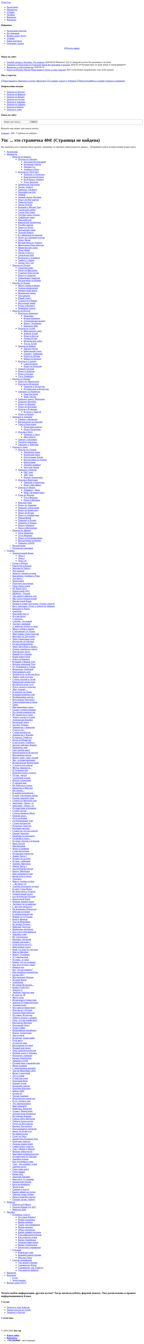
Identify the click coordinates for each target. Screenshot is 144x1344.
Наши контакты (14, 41)
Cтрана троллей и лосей (23, 679)
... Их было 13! (19, 884)
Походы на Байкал (27, 346)
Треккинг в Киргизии (34, 482)
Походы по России (16, 92)
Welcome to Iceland (21, 911)
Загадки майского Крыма (24, 745)
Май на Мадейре (20, 952)
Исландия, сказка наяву (23, 1038)
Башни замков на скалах (24, 1192)
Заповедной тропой (21, 1182)
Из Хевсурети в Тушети (23, 891)
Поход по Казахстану (28, 510)
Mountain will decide (21, 939)
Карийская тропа (32, 454)
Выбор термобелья (27, 1240)
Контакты (11, 20)
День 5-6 (22, 561)
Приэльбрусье (25, 220)
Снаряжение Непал (27, 1265)
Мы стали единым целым (24, 598)
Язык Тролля (30, 396)
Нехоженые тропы (27, 293)
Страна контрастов (21, 732)
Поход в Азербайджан (28, 515)
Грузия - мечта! (19, 775)
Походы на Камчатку (28, 313)
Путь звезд (17, 1040)
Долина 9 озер (30, 338)
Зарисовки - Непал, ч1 (23, 803)
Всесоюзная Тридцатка (23, 699)
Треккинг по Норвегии (29, 391)
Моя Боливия (18, 846)
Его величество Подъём (23, 896)
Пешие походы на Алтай (19, 1310)
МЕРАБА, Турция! (21, 593)
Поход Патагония (32, 429)
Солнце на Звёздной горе (24, 800)
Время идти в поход (22, 876)
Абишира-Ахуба (20, 1060)
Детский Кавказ (25, 232)
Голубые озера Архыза (29, 215)
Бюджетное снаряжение (29, 1247)
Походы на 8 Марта (21, 1204)
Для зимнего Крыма (27, 1262)
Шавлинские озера (33, 331)
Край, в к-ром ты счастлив (25, 949)
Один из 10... (18, 730)
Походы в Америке (16, 102)
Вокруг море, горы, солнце (25, 757)
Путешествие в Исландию (36, 389)
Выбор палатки (25, 1222)
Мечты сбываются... (22, 768)
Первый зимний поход (23, 901)
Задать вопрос (19, 1280)
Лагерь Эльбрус (25, 187)
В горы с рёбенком (21, 861)
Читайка (11, 14)
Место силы (18, 997)
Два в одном (18, 1035)
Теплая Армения (20, 1096)
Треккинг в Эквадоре (28, 444)
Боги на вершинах (21, 1184)
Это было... (17, 578)
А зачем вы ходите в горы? (25, 626)
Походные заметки (21, 1141)
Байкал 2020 (18, 1091)
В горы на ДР (18, 995)
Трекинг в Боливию (27, 439)
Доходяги (17, 879)
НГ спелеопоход (20, 937)
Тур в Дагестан (31, 182)
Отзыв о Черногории (22, 1111)
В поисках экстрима (22, 692)
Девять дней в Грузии (22, 677)
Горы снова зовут (20, 1169)
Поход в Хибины (26, 371)
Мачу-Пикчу (30, 437)
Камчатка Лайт (31, 326)
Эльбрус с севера (26, 260)
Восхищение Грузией (22, 1045)
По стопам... (18, 790)
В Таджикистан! (20, 770)
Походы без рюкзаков (22, 548)
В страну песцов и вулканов (25, 841)
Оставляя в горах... (21, 838)
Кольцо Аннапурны (33, 477)
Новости (11, 1202)
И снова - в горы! (20, 959)
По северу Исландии (22, 1015)
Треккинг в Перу (32, 434)
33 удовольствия (20, 957)
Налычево (28, 316)
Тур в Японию (31, 497)
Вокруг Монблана (21, 871)
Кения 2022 (17, 1174)
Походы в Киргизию (28, 480)
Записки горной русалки (24, 573)
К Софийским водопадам (30, 235)
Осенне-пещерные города (24, 649)
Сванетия (17, 611)
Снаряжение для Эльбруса (30, 1267)
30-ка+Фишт (24, 250)
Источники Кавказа (21, 1116)
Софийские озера (26, 217)
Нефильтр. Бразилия (22, 1108)
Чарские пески (31, 348)
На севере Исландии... (23, 985)
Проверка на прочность (23, 836)
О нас (15, 1278)
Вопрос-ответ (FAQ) (16, 36)
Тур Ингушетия (25, 225)
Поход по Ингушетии (28, 199)
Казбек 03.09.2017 (21, 987)
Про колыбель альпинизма (25, 972)
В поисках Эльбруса (22, 737)
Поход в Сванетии (27, 275)
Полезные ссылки (15, 43)
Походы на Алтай (26, 328)
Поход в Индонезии (27, 528)
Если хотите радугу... (22, 944)
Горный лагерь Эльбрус (23, 1199)
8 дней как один (20, 1078)
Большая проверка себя (23, 694)
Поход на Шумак (32, 356)
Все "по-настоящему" (22, 970)
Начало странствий (21, 780)
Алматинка (17, 982)
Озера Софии (18, 1028)
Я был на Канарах (21, 659)
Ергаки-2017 (18, 975)
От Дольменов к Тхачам (23, 667)
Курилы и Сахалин (27, 361)
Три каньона (24, 295)
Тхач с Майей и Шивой (23, 1149)
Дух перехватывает (21, 1103)
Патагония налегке (33, 427)
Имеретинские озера (28, 247)
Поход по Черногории (28, 381)
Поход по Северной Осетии (31, 237)
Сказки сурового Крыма (24, 709)
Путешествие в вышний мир (26, 1063)
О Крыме (16, 1250)
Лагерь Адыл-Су (26, 252)
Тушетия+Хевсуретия (28, 273)
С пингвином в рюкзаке (24, 1068)
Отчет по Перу (19, 1136)
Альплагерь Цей (26, 255)
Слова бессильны (20, 851)
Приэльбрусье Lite (27, 192)
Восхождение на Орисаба (30, 422)
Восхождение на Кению (29, 540)
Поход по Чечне (25, 227)
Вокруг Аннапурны (22, 1033)
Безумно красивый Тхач (23, 664)
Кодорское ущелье (32, 164)
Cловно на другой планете (25, 831)
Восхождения (18, 545)
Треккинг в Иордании (28, 507)
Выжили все (18, 967)
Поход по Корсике (27, 404)
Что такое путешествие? (23, 1007)
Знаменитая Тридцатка (29, 184)
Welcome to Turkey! (21, 568)
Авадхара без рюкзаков (35, 162)
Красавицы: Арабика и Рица (26, 576)
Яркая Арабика (19, 1065)
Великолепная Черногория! (25, 762)
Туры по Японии (26, 495)
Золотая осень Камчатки (24, 1113)
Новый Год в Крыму (22, 654)
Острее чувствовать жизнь (25, 795)
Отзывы (10, 12)
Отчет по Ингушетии (22, 1124)
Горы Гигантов (31, 394)
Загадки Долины (20, 725)
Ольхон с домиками (33, 353)
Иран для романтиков (34, 492)
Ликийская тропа (32, 452)
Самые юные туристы (22, 1146)
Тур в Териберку (26, 376)
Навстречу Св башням (23, 1179)
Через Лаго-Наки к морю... (25, 646)
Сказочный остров (21, 778)
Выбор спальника (26, 1219)
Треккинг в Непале (27, 470)
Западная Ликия (31, 467)
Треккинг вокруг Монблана (31, 399)
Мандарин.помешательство (25, 1154)
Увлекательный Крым (22, 553)
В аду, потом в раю (21, 1101)
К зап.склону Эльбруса (23, 742)
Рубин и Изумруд (26, 306)
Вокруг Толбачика (32, 323)
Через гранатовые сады (23, 639)
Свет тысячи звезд (21, 750)
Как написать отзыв (27, 1237)
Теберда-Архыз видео (22, 1121)
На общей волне (20, 1134)
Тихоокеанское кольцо (34, 321)
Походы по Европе (21, 379)
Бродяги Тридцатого (22, 1126)
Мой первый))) (19, 1106)
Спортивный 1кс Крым (23, 631)
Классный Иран (20, 1081)
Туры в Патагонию (27, 424)
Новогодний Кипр (21, 899)
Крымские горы (25, 1252)
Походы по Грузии (16, 99)
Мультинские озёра (33, 341)
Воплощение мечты (21, 755)
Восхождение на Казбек (29, 280)
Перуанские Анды (21, 651)
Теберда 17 (17, 990)
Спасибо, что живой (22, 621)
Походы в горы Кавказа (18, 1307)
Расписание (12, 7)
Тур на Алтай (30, 343)
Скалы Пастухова (26, 212)
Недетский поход (20, 722)
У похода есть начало (22, 765)
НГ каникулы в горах (22, 715)
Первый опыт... (19, 816)
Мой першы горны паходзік (25, 634)
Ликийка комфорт (32, 465)
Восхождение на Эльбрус (30, 242)
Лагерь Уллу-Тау (26, 263)
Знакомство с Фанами (22, 735)
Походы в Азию (20, 447)
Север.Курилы (31, 364)
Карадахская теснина (34, 177)
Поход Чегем (24, 240)
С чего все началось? (22, 906)
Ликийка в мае (19, 934)
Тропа (15, 704)
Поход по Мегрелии (27, 270)
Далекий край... (19, 1005)
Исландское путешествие (24, 1000)
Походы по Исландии (28, 384)
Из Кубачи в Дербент (34, 179)
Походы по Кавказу (16, 94)
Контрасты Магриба (22, 1023)
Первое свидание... (21, 942)
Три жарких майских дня (24, 596)
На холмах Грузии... (21, 924)
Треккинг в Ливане (27, 523)
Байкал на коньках (32, 359)
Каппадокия (29, 462)
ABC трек (28, 475)
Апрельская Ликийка (22, 720)
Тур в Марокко (25, 535)
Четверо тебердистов (22, 1151)
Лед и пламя (18, 1076)
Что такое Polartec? (27, 1217)
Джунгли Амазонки (27, 442)
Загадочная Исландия (22, 869)
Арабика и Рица (31, 169)
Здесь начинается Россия (24, 1050)
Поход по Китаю (26, 513)
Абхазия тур (29, 167)
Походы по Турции (27, 449)
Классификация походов (30, 1235)
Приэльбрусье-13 (20, 614)
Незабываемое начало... (23, 697)
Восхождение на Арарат (35, 460)
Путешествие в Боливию (24, 808)
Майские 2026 (19, 1209)
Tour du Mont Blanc (21, 922)
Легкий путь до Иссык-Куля (25, 674)
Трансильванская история (24, 702)
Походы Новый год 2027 (24, 1207)
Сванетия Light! (25, 268)
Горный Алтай (19, 1083)
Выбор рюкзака (25, 1227)
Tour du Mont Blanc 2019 (24, 1071)
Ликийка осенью (20, 1159)
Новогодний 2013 (21, 591)
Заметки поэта (19, 1166)
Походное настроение (22, 583)
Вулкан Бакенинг (32, 318)
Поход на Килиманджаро (30, 538)
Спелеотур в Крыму (27, 300)
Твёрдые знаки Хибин (23, 1194)
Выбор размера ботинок (29, 1232)
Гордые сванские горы (23, 798)
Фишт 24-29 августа (22, 1131)
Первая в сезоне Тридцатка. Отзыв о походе (33, 603)
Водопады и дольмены (29, 258)
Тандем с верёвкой (21, 624)
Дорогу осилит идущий (23, 717)
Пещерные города (26, 308)
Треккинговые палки (28, 1242)
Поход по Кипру (26, 414)
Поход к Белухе (31, 336)
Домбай (21, 194)
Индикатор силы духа (22, 684)
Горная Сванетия (20, 833)
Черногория (18, 581)
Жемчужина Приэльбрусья (31, 245)
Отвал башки (18, 1171)
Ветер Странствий (21, 1073)
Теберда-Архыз (25, 202)
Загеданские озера (26, 230)
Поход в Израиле (26, 525)
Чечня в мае (18, 1187)
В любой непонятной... (23, 793)
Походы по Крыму (16, 97)
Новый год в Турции (22, 916)
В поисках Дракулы (21, 826)
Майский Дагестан (21, 927)
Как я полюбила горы (22, 1161)
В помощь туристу (21, 1214)
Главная (5, 133)
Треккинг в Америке (22, 417)
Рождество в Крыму (22, 566)
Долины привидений (22, 1144)
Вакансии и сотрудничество (20, 67)
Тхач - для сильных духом (24, 1164)
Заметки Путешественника (25, 1002)
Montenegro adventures (22, 929)
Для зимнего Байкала (28, 1270)
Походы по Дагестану (28, 172)
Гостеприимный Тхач (22, 821)
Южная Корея (24, 518)
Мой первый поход (21, 947)
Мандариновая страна (22, 707)
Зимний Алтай (31, 333)
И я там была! (19, 616)
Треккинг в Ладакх (27, 520)
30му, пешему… (20, 689)
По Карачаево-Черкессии (24, 909)
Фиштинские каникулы (23, 1098)
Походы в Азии (14, 109)
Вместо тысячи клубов (23, 881)
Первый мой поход (21, 1048)
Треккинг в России (16, 1312)
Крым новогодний (21, 656)
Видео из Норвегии (21, 740)
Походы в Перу (25, 432)
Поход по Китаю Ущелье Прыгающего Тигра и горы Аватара (36, 70)
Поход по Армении (27, 505)
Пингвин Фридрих (21, 1088)
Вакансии (11, 17)
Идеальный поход (21, 1025)
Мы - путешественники (23, 760)
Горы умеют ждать (21, 586)
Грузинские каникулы (22, 853)
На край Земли (19, 980)
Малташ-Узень (25, 1257)
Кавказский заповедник (29, 222)
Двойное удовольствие (23, 992)
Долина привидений (28, 288)
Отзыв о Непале (20, 563)
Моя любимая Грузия (22, 874)
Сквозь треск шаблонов (23, 1118)
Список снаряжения (22, 1260)
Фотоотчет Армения (22, 1055)
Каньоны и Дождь (21, 608)
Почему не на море (21, 858)
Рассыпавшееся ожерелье (24, 1129)
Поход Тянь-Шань (32, 485)
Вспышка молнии (21, 828)
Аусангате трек (19, 1043)
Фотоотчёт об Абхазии (23, 641)
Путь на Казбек (19, 818)
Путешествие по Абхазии (24, 1156)
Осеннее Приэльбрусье (23, 1012)
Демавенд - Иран (32, 490)
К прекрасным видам (22, 914)
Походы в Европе (15, 107)
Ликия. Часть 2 (19, 866)
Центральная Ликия (33, 457)
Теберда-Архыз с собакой (24, 1017)
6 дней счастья (19, 810)
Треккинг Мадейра (27, 401)
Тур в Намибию (25, 533)
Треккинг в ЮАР (26, 543)
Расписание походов (16, 31)
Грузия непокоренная (22, 644)
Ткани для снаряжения (29, 1225)
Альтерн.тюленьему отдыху (25, 886)
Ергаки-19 (17, 1093)
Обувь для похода (26, 1230)
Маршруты (12, 9)
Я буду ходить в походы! (24, 687)
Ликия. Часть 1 (19, 856)
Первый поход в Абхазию (24, 1053)
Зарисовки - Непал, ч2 (23, 805)
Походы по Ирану (26, 487)
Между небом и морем (29, 285)
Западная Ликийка (21, 1177)
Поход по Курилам (33, 366)
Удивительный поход (22, 894)
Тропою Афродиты (21, 863)
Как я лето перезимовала (24, 932)
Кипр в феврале (20, 919)
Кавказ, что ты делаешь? (24, 962)
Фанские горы (25, 502)
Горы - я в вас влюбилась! (24, 1020)
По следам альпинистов (23, 712)
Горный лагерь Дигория (29, 197)
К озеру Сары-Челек (22, 889)
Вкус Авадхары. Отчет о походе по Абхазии (33, 606)
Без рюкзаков (13, 33)
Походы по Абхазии (27, 159)
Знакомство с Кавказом (23, 727)
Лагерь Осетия (25, 205)
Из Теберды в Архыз (22, 785)
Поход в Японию (32, 500)
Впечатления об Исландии (25, 752)
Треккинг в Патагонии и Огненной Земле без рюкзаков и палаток (38, 65)
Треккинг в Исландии (34, 386)
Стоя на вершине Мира (23, 813)
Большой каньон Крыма (29, 1255)
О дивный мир (19, 783)
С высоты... (17, 619)
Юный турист (24, 298)
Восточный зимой (26, 303)
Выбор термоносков (27, 1245)
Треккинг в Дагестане (34, 174)
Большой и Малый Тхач (29, 207)
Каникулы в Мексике (22, 788)
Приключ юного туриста (24, 773)
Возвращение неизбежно (24, 1030)
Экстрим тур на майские (24, 904)
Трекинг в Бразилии (27, 419)
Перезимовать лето (21, 672)
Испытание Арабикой (22, 669)
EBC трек (28, 472)
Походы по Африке (16, 104)
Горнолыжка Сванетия (29, 278)
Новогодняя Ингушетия (23, 1197)
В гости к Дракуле (32, 412)
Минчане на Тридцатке (23, 636)
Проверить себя (19, 747)
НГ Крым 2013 (19, 588)
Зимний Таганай (26, 369)
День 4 (21, 558)
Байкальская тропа (32, 351)
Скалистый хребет (27, 210)
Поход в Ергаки (25, 374)
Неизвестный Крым (27, 290)
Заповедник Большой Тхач (25, 1139)
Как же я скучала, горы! (23, 964)
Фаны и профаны (20, 848)
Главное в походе (20, 1189)
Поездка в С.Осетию (22, 1010)
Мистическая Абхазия (22, 977)
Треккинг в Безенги (27, 189)
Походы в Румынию (27, 409)
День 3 (21, 555)
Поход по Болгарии (27, 407)
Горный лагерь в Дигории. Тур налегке (25, 62)
